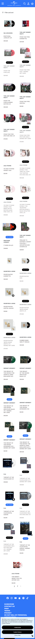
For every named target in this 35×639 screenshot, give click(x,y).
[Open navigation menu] (3, 3)
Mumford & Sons (9, 271)
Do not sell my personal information (15, 616)
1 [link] (14, 586)
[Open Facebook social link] (8, 598)
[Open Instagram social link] (12, 598)
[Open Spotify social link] (23, 598)
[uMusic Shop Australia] (14, 3)
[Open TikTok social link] (27, 598)
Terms (7, 611)
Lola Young (7, 165)
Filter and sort (9, 12)
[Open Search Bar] (24, 3)
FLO (5, 474)
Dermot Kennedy (9, 368)
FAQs (6, 608)
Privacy (7, 613)
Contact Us (9, 606)
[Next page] (20, 586)
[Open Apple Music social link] (19, 598)
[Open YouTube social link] (16, 598)
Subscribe (9, 604)
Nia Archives (8, 33)
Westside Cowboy (7, 241)
